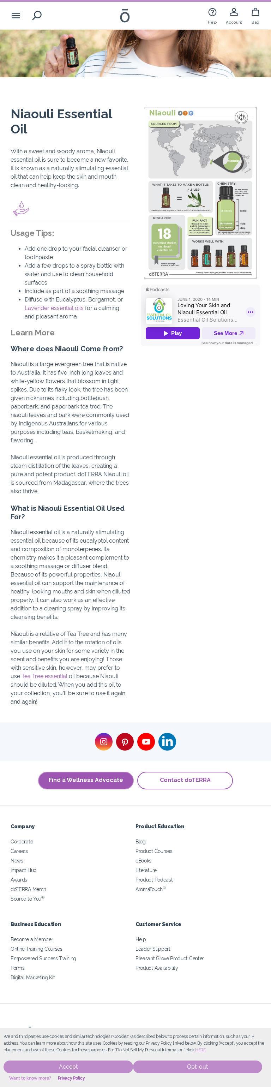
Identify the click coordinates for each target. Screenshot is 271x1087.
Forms (17, 968)
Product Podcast (154, 880)
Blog (141, 841)
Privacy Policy (71, 1078)
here (200, 1049)
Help (141, 939)
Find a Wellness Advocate (86, 780)
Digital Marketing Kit (33, 977)
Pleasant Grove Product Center (170, 958)
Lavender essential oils (54, 308)
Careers (19, 851)
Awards (19, 880)
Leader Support (153, 949)
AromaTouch (151, 889)
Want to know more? (30, 1078)
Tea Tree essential (44, 676)
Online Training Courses (36, 949)
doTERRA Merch (28, 889)
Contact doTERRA (185, 780)
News (17, 861)
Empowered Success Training (43, 958)
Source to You (27, 899)
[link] (212, 15)
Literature (146, 870)
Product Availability (157, 968)
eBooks (143, 861)
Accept (68, 1066)
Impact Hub (24, 870)
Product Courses (154, 851)
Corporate (22, 841)
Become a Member (32, 939)
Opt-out (197, 1066)
